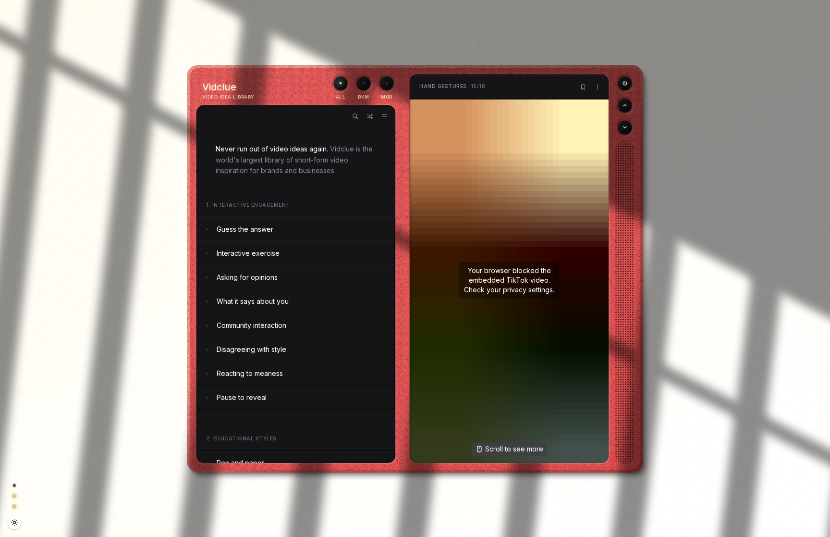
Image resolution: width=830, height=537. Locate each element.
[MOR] (386, 83)
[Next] (625, 127)
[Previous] (625, 83)
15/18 (452, 86)
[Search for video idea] (355, 116)
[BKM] (363, 83)
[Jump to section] (384, 116)
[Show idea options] (597, 87)
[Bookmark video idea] (583, 87)
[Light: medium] (14, 522)
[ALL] (340, 83)
